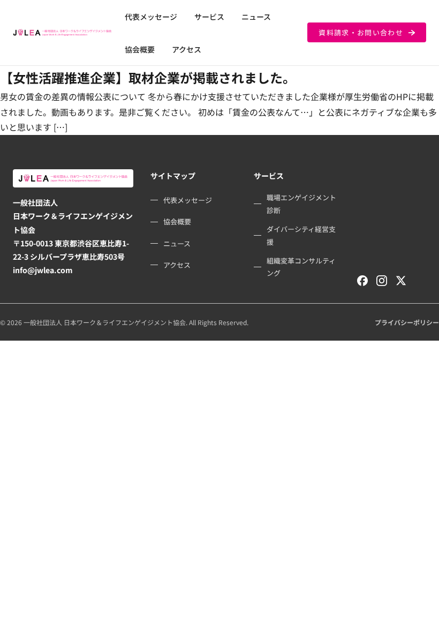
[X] (401, 280)
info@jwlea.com (43, 270)
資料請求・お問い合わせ (361, 32)
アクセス (186, 49)
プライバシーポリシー (407, 322)
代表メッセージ (151, 16)
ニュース (256, 16)
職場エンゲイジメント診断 (301, 203)
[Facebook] (362, 280)
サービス (209, 16)
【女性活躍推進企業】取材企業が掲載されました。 (148, 77)
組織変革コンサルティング (301, 266)
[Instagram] (381, 280)
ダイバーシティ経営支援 (301, 235)
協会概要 (140, 49)
